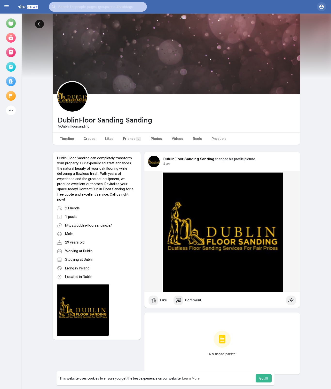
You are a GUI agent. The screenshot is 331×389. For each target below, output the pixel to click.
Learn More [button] (191, 378)
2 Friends (72, 208)
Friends (131, 139)
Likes (109, 139)
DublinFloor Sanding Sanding (188, 159)
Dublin (88, 251)
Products (219, 139)
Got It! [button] (263, 378)
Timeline (67, 139)
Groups (89, 139)
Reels (197, 139)
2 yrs (166, 163)
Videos (177, 139)
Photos (156, 139)
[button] (98, 7)
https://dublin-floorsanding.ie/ (88, 225)
